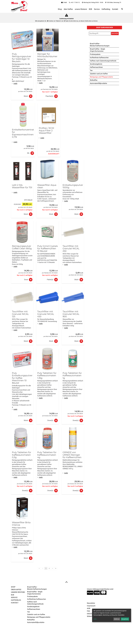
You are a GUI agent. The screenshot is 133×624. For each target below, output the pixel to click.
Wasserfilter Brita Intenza (21, 523)
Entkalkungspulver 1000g (73, 186)
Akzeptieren (124, 619)
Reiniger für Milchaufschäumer (47, 55)
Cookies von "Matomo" (55, 21)
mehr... (95, 619)
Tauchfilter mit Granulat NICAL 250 (71, 248)
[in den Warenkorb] (30, 96)
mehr (15, 83)
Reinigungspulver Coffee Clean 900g (22, 247)
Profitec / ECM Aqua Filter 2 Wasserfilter (46, 130)
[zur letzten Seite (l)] (55, 568)
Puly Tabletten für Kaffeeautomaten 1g (72, 375)
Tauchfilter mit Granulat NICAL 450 (45, 314)
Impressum (91, 606)
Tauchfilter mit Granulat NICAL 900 (71, 314)
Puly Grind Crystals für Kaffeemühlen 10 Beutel (47, 248)
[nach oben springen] (66, 582)
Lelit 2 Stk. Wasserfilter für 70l (22, 186)
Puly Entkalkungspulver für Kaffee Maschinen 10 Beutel (22, 378)
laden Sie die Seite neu (72, 21)
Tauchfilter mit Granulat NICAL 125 (20, 314)
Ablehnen (117, 619)
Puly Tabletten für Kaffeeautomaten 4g (46, 455)
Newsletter (91, 603)
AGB (88, 608)
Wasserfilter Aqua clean (46, 186)
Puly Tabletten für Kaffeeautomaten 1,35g (46, 375)
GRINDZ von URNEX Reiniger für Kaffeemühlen (72, 455)
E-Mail (65, 2)
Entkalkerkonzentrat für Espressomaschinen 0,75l (23, 133)
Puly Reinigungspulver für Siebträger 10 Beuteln (21, 58)
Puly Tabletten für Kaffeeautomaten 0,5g (21, 455)
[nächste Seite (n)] (52, 568)
